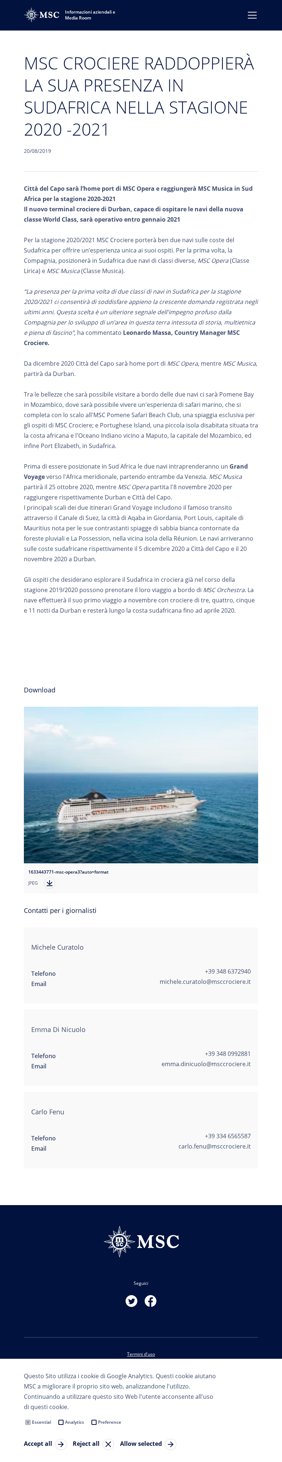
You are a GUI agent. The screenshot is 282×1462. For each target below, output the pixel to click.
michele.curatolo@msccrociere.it (205, 982)
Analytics (74, 1422)
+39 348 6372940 (228, 971)
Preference (109, 1422)
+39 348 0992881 (228, 1054)
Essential (41, 1422)
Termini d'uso (141, 1354)
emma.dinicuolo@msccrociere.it (206, 1064)
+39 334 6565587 (228, 1136)
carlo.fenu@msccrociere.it (214, 1146)
